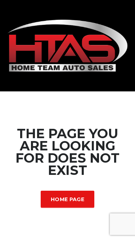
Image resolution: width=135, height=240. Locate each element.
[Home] (67, 45)
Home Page (67, 199)
